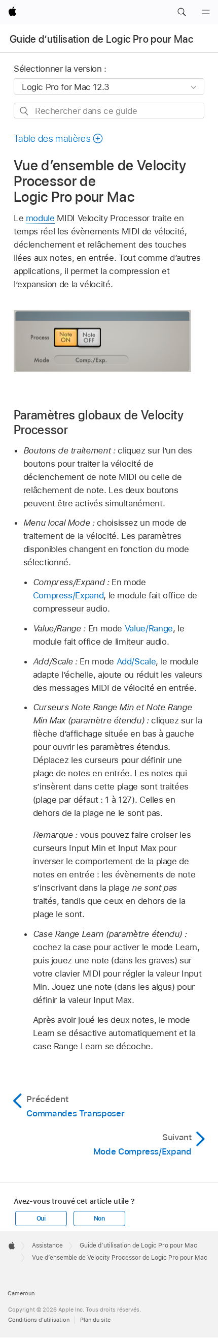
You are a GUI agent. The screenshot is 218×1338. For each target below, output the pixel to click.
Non (99, 1218)
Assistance (47, 1245)
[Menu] (206, 12)
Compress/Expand (68, 595)
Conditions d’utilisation (38, 1319)
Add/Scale (136, 661)
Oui (41, 1218)
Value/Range (149, 628)
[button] (181, 12)
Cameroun (21, 1293)
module (40, 218)
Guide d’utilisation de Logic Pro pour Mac (101, 39)
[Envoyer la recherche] (24, 111)
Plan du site (95, 1319)
